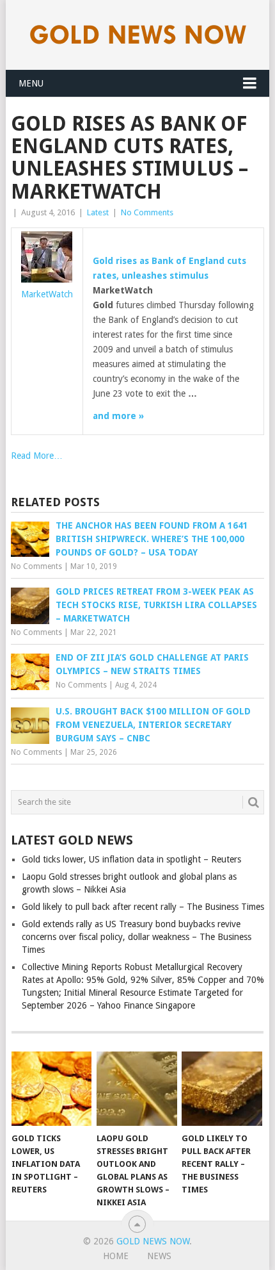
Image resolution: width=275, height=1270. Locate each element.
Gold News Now (152, 1241)
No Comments (147, 212)
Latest (98, 212)
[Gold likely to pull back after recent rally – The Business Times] (222, 1088)
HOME (116, 1256)
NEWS (159, 1256)
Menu (31, 83)
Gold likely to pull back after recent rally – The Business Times (143, 907)
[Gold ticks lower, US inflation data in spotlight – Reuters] (51, 1088)
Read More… (37, 455)
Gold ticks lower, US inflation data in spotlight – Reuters (131, 859)
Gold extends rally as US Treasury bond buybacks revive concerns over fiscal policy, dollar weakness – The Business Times (136, 937)
